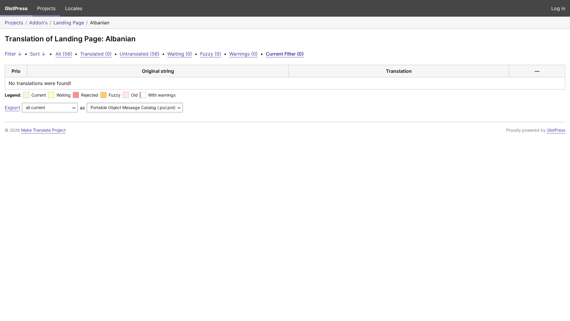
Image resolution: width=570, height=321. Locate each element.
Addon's (38, 23)
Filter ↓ (13, 54)
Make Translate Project (43, 130)
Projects (46, 8)
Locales (73, 8)
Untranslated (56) (139, 54)
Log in (558, 8)
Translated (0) (96, 54)
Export (12, 108)
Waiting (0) (179, 54)
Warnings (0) (243, 54)
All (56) (64, 54)
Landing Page (68, 23)
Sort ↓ (38, 54)
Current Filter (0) (285, 54)
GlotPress (16, 8)
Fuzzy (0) (210, 54)
